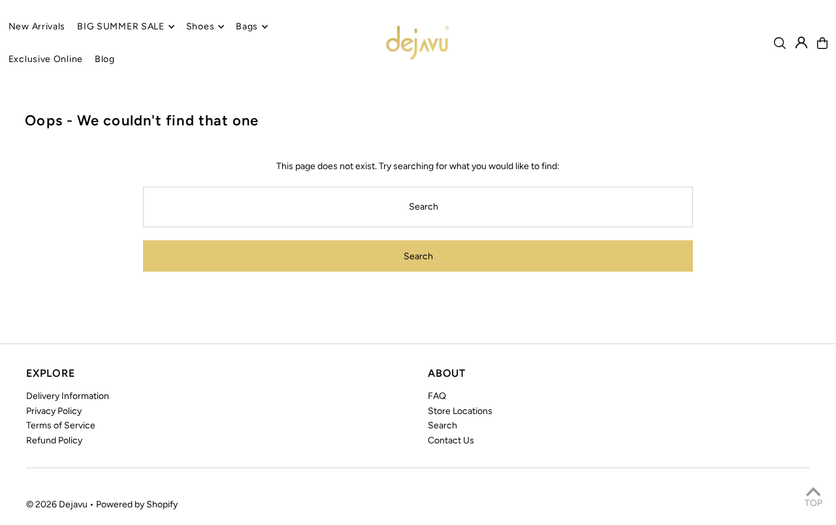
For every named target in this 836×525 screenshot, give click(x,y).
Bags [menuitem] (247, 26)
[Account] (801, 42)
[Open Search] (780, 43)
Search (442, 425)
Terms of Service (60, 425)
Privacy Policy (54, 411)
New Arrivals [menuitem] (36, 26)
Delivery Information (67, 396)
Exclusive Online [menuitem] (45, 59)
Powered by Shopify (137, 504)
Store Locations (460, 411)
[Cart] (822, 43)
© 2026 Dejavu (57, 504)
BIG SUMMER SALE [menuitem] (121, 26)
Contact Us (451, 440)
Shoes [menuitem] (200, 26)
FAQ (437, 396)
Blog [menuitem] (105, 59)
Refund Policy (54, 440)
